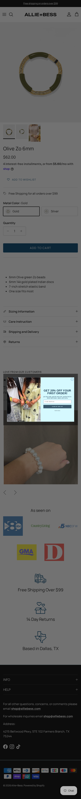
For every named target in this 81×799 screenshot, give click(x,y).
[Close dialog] (72, 379)
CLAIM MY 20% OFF (57, 406)
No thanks (57, 410)
